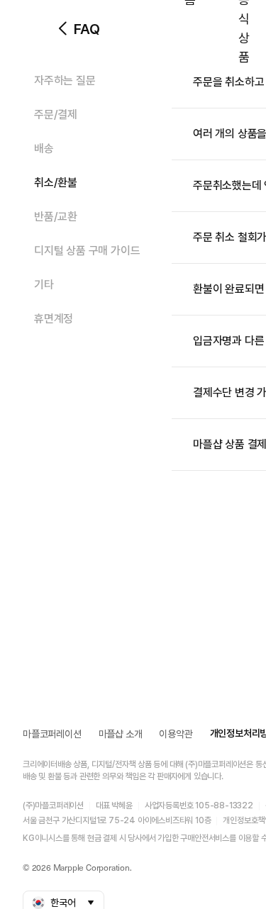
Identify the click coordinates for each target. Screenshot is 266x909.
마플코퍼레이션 (52, 734)
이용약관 (175, 734)
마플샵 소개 (121, 734)
